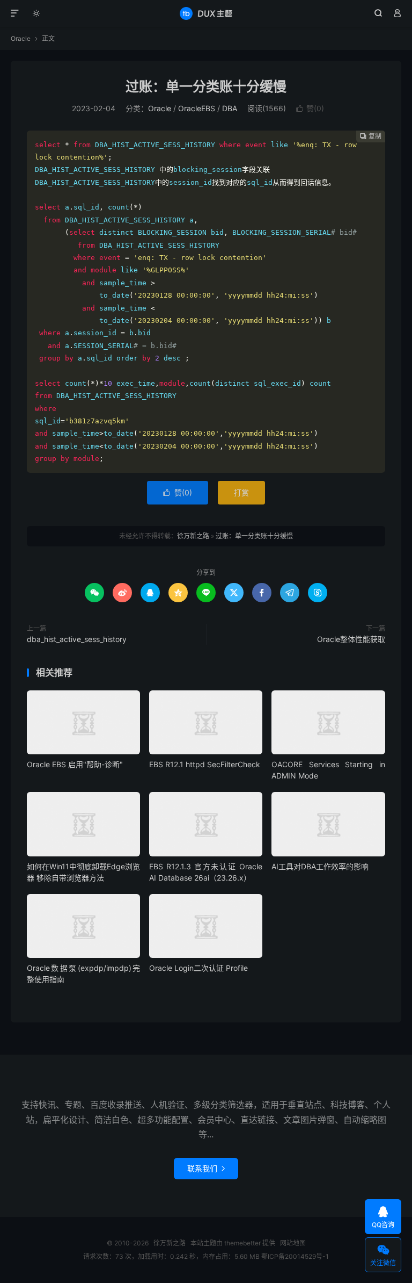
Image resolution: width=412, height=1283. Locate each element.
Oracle (21, 38)
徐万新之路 (206, 13)
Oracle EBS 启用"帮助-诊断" (75, 764)
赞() (310, 108)
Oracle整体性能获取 (351, 639)
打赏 (241, 492)
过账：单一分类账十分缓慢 (206, 86)
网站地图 (293, 1243)
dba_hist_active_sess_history (77, 639)
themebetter (242, 1243)
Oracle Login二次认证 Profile (198, 967)
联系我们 (206, 1168)
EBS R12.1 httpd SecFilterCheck (204, 764)
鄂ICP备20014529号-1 (295, 1256)
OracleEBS (196, 108)
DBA (229, 108)
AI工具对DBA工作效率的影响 (320, 866)
